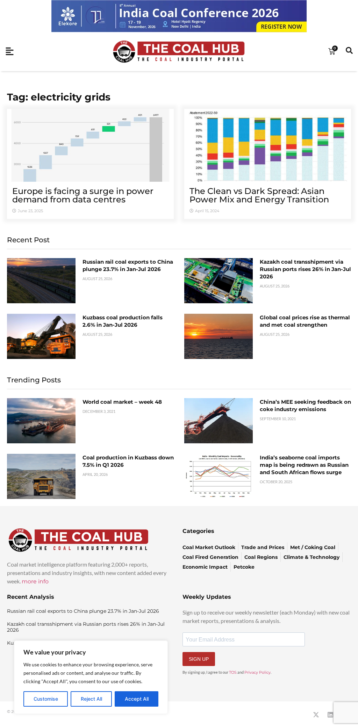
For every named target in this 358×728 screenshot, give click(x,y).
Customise (46, 699)
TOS (233, 672)
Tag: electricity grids (58, 97)
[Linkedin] (330, 714)
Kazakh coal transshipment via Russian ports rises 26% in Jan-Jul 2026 (305, 269)
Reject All (91, 699)
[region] (91, 677)
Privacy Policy (257, 672)
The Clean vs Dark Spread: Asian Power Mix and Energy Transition (259, 195)
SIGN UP (199, 659)
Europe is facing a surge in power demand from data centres (82, 195)
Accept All (137, 699)
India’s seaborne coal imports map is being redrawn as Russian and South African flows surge (304, 465)
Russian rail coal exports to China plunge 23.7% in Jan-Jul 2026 (83, 611)
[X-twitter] (316, 714)
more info (35, 581)
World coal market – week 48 (122, 401)
